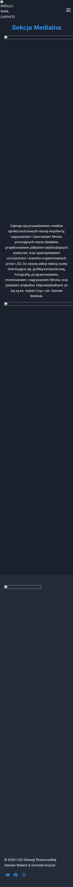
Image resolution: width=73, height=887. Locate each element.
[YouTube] (7, 874)
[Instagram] (23, 874)
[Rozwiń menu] (68, 10)
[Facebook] (15, 874)
